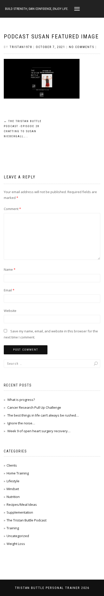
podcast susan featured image (51, 36)
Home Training (18, 473)
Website (10, 310)
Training (13, 528)
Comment (12, 209)
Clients (12, 465)
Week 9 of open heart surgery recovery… (38, 431)
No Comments (81, 47)
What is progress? (21, 399)
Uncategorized (18, 536)
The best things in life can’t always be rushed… (43, 415)
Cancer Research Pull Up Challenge (34, 407)
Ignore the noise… (21, 423)
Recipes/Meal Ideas (22, 504)
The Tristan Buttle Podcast (26, 520)
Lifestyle (13, 481)
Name (9, 269)
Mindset (13, 489)
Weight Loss (16, 543)
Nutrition (13, 496)
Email (9, 290)
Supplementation (20, 512)
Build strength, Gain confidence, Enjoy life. (36, 9)
